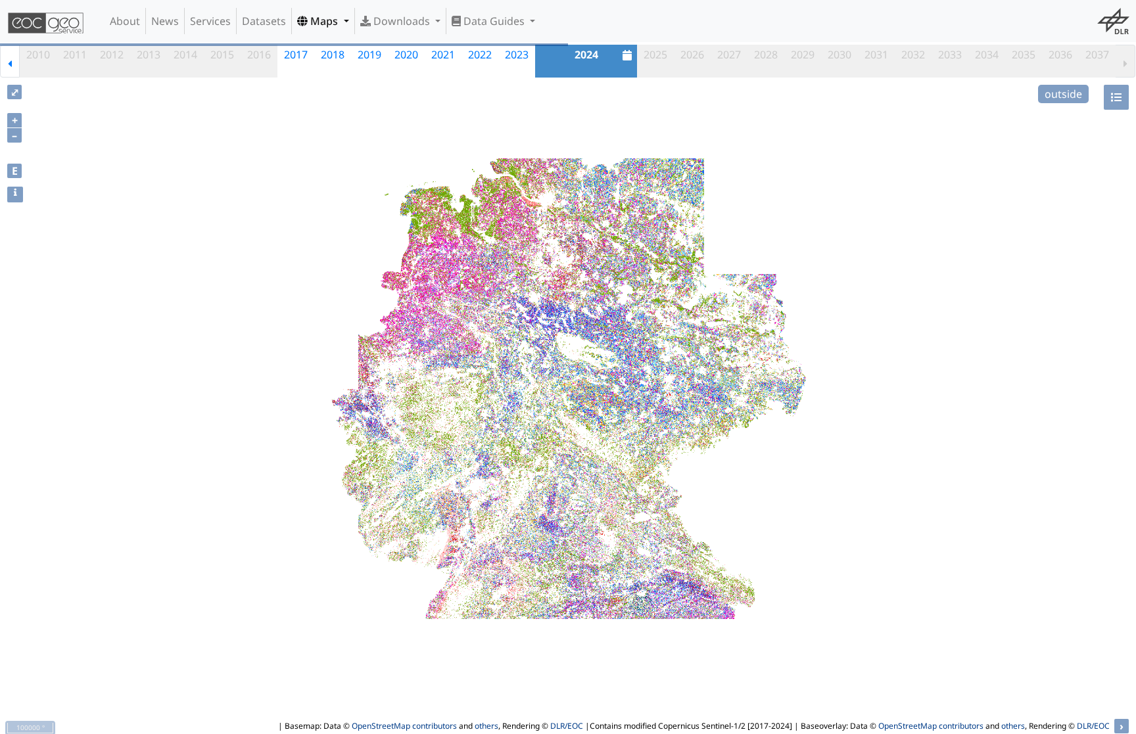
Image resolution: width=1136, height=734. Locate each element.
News (165, 21)
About (125, 21)
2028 (766, 54)
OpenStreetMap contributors (404, 725)
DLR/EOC (566, 725)
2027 (729, 54)
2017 (296, 54)
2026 (692, 54)
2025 (655, 54)
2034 (987, 54)
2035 (1023, 54)
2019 (369, 54)
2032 (913, 54)
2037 (1097, 54)
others (486, 725)
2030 (839, 54)
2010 (38, 54)
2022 (480, 54)
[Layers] (1116, 97)
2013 (148, 54)
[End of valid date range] (1125, 61)
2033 (950, 54)
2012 (112, 54)
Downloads (402, 21)
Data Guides (494, 21)
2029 (803, 54)
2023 (517, 54)
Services (210, 21)
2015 (222, 54)
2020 (406, 54)
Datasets (264, 21)
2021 (443, 54)
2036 (1060, 54)
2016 (259, 54)
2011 (75, 54)
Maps (324, 21)
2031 (876, 54)
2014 (185, 54)
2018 (332, 54)
